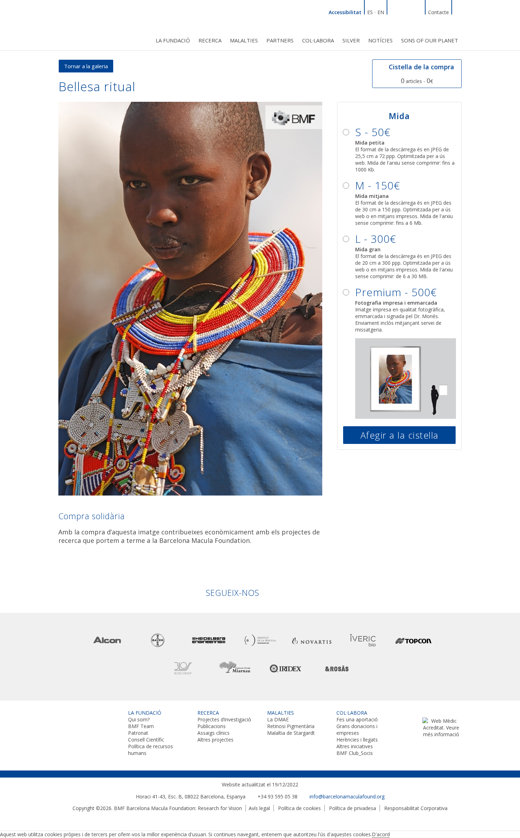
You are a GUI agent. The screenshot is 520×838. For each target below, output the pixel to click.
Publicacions (211, 726)
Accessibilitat (345, 12)
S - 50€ (373, 132)
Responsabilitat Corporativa (415, 808)
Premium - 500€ (396, 292)
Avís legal (259, 808)
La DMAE (278, 719)
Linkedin (393, 11)
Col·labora (318, 40)
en (380, 12)
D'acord (381, 834)
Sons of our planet (429, 40)
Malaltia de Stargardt (291, 732)
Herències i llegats (357, 739)
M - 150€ (377, 185)
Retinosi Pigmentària (290, 726)
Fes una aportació (357, 719)
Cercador (458, 11)
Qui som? (139, 719)
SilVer (351, 40)
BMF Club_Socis (354, 753)
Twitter (410, 11)
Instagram (418, 11)
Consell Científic (146, 739)
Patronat (138, 732)
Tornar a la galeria (86, 66)
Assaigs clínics (213, 732)
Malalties (244, 40)
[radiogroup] (399, 266)
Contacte (438, 12)
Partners (280, 40)
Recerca (209, 40)
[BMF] (90, 24)
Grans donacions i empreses (356, 729)
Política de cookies (299, 808)
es (370, 12)
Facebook (401, 11)
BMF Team (141, 726)
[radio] (399, 149)
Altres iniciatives (354, 746)
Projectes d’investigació (224, 719)
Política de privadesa (352, 808)
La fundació (173, 40)
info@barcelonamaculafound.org (347, 796)
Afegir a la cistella (399, 435)
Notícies (380, 40)
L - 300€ (375, 239)
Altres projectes (215, 739)
